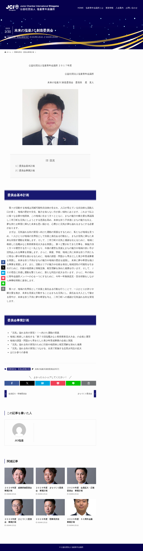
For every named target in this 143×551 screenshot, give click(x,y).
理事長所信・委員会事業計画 (18, 37)
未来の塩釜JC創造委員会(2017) (47, 369)
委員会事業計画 (27, 170)
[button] (11, 383)
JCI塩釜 (19, 440)
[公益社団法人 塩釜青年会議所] (32, 7)
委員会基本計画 (27, 166)
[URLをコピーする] (88, 383)
